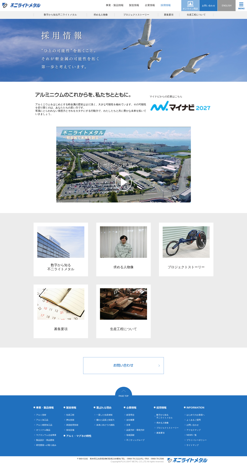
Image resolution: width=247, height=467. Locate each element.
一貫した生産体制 (104, 415)
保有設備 (70, 430)
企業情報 (150, 5)
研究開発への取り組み (46, 445)
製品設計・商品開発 (45, 440)
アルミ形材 (41, 415)
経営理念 (130, 415)
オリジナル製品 (43, 430)
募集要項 (168, 14)
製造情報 (134, 5)
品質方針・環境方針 (135, 430)
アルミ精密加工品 (44, 425)
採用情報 (166, 5)
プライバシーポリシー (197, 440)
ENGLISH (226, 5)
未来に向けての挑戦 (105, 425)
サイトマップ (193, 445)
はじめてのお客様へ (196, 415)
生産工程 (70, 415)
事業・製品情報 (115, 5)
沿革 (128, 425)
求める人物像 (101, 14)
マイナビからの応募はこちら (166, 96)
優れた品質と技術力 (105, 420)
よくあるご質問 (194, 420)
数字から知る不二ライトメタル (60, 14)
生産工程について (196, 14)
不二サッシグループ (135, 440)
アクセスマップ (194, 430)
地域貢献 (130, 435)
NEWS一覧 (192, 435)
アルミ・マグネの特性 (78, 435)
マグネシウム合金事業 (46, 435)
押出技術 (70, 420)
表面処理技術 (72, 425)
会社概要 (130, 420)
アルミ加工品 (42, 420)
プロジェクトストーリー (136, 14)
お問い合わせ (208, 5)
